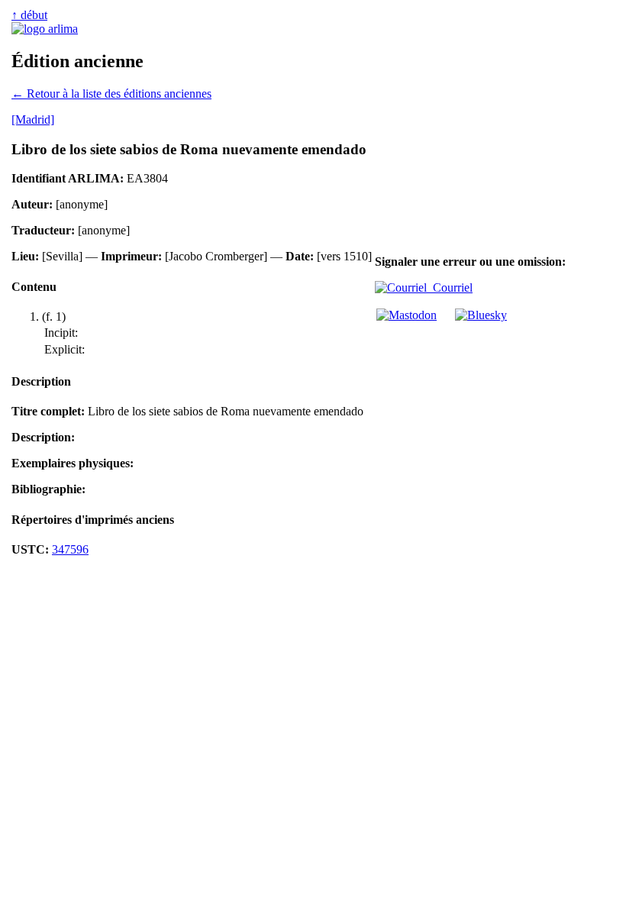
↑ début (29, 14)
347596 (70, 549)
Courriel (450, 287)
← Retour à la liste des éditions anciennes (111, 93)
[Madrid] (32, 119)
